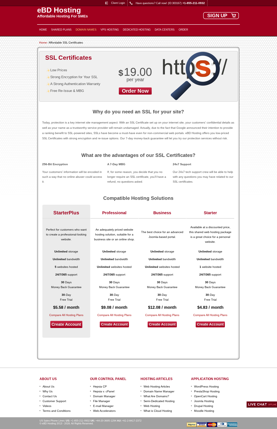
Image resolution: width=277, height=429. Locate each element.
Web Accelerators (104, 410)
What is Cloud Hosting (158, 410)
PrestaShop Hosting (207, 391)
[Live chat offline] (262, 404)
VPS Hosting (110, 29)
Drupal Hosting (203, 406)
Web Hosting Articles (157, 386)
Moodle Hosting (204, 410)
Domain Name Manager (159, 391)
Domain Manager (104, 396)
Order (183, 29)
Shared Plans (61, 29)
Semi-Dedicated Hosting (159, 401)
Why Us (48, 391)
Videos (47, 406)
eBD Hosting (59, 10)
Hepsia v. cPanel (103, 391)
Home (43, 29)
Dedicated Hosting (137, 29)
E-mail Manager (103, 406)
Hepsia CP (100, 386)
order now (135, 91)
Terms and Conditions (57, 410)
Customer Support (54, 401)
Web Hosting (152, 406)
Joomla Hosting (204, 401)
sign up (217, 15)
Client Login (118, 2)
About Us (48, 386)
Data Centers (165, 29)
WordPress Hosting (206, 386)
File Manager (101, 401)
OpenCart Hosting (205, 396)
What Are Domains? (156, 396)
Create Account (66, 324)
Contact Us (50, 396)
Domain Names (86, 29)
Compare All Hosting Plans (66, 315)
